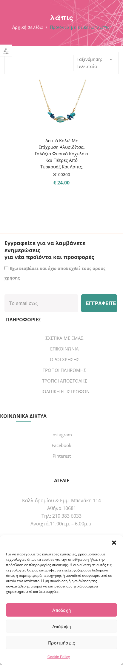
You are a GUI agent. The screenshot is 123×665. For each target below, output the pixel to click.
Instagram (61, 434)
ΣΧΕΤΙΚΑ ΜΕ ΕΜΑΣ (64, 338)
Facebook (61, 445)
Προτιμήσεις (61, 642)
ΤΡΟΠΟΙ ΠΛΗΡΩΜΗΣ (64, 370)
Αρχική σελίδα (27, 27)
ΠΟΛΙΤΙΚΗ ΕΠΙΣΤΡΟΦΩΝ (64, 391)
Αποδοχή (61, 610)
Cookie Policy (58, 656)
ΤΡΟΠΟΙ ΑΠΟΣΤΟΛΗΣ (64, 381)
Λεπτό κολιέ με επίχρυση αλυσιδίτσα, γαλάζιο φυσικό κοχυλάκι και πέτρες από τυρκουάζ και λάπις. (61, 154)
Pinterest (62, 456)
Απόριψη (61, 626)
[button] (114, 543)
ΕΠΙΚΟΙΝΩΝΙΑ (64, 349)
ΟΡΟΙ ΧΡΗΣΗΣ (64, 359)
